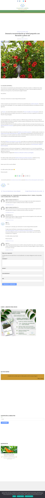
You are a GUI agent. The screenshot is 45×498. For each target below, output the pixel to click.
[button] (22, 11)
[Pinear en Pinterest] (23, 176)
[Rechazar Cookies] (43, 495)
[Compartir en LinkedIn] (27, 176)
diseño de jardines (41, 179)
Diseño (27, 31)
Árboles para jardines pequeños (24, 132)
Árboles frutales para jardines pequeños (23, 157)
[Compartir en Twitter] (19, 176)
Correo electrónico (6, 273)
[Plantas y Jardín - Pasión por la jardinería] (22, 6)
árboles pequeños (34, 179)
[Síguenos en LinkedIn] (27, 1)
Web (3, 278)
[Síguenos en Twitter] (23, 1)
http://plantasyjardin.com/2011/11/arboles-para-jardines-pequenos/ (19, 230)
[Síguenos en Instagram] (19, 1)
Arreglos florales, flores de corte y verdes (33, 191)
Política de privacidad (29, 496)
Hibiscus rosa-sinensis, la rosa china (13, 141)
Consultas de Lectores (21, 31)
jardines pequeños (35, 103)
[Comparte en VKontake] (25, 176)
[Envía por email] (21, 176)
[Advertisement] (22, 21)
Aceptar (14, 496)
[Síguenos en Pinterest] (25, 1)
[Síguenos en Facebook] (17, 1)
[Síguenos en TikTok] (21, 1)
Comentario (4, 258)
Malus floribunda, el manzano (7, 125)
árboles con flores (28, 179)
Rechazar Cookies (20, 496)
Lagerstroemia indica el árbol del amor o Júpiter (11, 133)
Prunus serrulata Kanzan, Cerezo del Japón (12, 191)
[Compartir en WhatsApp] (15, 176)
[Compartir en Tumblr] (29, 176)
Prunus (3, 111)
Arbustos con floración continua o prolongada (23, 152)
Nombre (4, 268)
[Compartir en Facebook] (17, 176)
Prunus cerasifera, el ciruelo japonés (31, 111)
